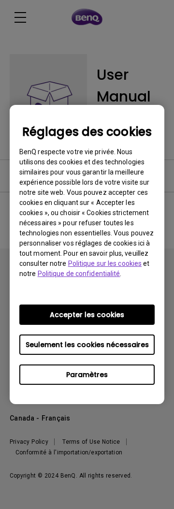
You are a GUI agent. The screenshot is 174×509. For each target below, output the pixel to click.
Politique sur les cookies (105, 263)
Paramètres (87, 374)
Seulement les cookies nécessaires (87, 344)
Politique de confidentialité (79, 273)
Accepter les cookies (87, 315)
